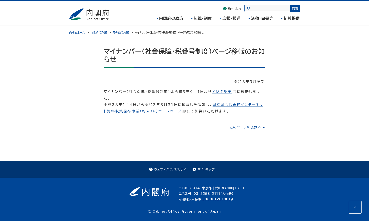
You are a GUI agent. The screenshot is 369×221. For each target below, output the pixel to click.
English (234, 8)
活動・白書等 (262, 18)
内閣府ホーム (77, 32)
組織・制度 (203, 18)
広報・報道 (231, 18)
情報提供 (292, 18)
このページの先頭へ (245, 127)
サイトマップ (206, 169)
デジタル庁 (222, 91)
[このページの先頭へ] (355, 207)
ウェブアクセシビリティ (170, 169)
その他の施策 (121, 32)
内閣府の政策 (171, 18)
